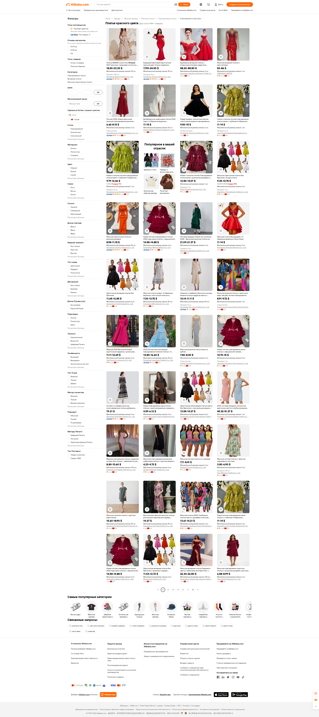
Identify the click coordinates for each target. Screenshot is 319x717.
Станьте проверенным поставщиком (231, 663)
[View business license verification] (182, 713)
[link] (316, 693)
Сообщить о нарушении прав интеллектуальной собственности (194, 669)
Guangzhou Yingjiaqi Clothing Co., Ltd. (121, 470)
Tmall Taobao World (147, 706)
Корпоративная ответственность (84, 658)
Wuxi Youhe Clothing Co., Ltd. (154, 579)
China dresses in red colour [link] (190, 19)
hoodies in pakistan (118, 626)
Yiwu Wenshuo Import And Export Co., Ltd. (122, 133)
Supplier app (165, 695)
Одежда (117, 19)
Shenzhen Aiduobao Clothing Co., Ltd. (194, 251)
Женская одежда (131, 19)
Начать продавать (224, 654)
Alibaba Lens (84, 695)
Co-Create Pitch (77, 654)
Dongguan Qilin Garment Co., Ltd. (156, 304)
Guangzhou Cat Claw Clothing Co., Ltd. (158, 526)
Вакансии (75, 663)
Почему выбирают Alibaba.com (83, 649)
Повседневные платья (167, 19)
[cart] (209, 5)
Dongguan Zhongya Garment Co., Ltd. (231, 247)
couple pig (91, 631)
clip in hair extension (97, 626)
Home (107, 19)
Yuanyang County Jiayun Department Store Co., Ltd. (159, 417)
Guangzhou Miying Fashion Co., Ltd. (157, 247)
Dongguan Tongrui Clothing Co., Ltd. (120, 247)
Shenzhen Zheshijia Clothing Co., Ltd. (120, 417)
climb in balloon (210, 626)
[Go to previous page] (158, 589)
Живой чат (184, 654)
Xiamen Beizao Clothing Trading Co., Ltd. (158, 130)
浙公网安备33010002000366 (200, 713)
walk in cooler (228, 626)
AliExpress (124, 706)
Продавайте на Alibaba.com (227, 649)
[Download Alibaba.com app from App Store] (221, 694)
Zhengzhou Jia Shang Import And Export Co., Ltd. (196, 526)
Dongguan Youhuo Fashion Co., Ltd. (157, 77)
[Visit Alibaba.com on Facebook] (218, 677)
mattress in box (77, 626)
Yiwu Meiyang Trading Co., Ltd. (228, 473)
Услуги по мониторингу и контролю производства (121, 671)
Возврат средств (187, 663)
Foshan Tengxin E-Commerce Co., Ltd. (195, 363)
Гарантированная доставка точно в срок (121, 659)
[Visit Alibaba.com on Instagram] (233, 677)
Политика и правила (115, 677)
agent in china (193, 626)
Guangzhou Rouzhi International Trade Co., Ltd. (196, 417)
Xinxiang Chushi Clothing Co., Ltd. (193, 467)
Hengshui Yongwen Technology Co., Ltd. (232, 363)
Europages (196, 706)
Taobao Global (169, 706)
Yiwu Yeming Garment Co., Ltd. (229, 579)
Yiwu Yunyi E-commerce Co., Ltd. (119, 360)
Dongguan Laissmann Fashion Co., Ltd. (158, 360)
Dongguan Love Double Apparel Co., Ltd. (122, 192)
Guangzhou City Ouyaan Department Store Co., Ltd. (233, 526)
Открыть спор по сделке (190, 658)
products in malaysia (159, 626)
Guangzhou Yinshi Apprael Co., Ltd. (119, 304)
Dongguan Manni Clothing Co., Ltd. (119, 77)
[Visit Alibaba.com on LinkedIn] (223, 677)
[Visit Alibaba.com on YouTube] (238, 677)
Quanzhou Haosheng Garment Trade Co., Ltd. (196, 73)
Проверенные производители (156, 652)
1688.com (134, 706)
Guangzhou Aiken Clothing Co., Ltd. (120, 579)
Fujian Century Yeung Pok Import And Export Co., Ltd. (233, 307)
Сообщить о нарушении (189, 675)
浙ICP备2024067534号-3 (223, 713)
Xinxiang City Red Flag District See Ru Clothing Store (122, 526)
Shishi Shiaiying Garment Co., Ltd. (193, 189)
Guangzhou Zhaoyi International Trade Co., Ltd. (196, 579)
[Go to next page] (198, 589)
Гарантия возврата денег (117, 654)
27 (193, 590)
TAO (179, 706)
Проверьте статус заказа (227, 658)
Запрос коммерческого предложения (159, 656)
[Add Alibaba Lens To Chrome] (108, 694)
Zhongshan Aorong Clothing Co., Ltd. (194, 133)
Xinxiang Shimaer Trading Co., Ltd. (156, 470)
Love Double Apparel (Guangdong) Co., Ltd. (233, 133)
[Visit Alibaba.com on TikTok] (242, 677)
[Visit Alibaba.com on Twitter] (228, 677)
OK (98, 92)
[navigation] (85, 304)
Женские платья (148, 19)
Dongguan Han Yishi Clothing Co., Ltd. (194, 307)
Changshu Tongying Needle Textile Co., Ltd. (233, 417)
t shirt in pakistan (138, 626)
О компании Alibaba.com (81, 644)
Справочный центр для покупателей (195, 649)
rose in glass (76, 631)
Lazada (159, 706)
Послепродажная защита (117, 665)
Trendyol (186, 706)
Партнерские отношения (227, 668)
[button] (175, 4)
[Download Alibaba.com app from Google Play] (239, 694)
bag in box (177, 626)
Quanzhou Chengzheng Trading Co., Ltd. (232, 192)
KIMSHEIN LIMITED (224, 73)
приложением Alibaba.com (200, 695)
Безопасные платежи (116, 649)
